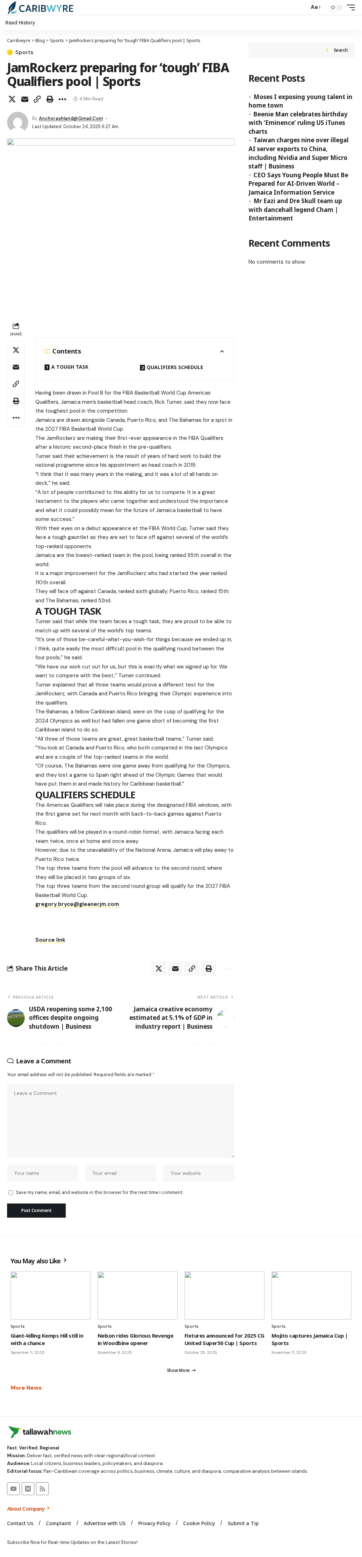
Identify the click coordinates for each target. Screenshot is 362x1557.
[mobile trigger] (349, 7)
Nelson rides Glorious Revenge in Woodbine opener (135, 1339)
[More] (62, 99)
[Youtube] (13, 1488)
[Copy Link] (37, 99)
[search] (302, 7)
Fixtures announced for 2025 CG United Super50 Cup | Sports (224, 1339)
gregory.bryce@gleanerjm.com (77, 904)
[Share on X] (12, 99)
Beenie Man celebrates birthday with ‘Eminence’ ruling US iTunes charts (298, 123)
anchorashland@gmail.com (71, 118)
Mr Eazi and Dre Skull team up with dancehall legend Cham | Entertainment (295, 209)
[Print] (50, 99)
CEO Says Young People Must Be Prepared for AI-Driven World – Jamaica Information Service (298, 183)
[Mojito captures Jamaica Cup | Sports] (311, 1295)
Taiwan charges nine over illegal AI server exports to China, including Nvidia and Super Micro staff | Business (299, 153)
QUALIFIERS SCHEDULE (175, 367)
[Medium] (28, 1488)
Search (341, 50)
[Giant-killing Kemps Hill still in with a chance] (50, 1295)
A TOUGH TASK (69, 366)
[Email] (25, 99)
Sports (24, 52)
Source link (50, 939)
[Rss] (42, 1488)
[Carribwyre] (40, 7)
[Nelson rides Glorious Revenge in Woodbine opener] (137, 1295)
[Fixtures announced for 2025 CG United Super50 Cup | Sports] (224, 1295)
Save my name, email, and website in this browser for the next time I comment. (99, 1192)
